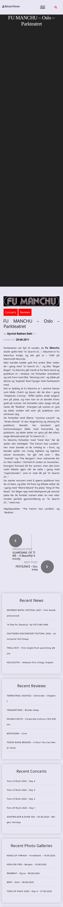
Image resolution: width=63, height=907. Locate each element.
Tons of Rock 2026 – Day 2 (21, 798)
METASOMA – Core (17, 733)
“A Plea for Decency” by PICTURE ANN (27, 624)
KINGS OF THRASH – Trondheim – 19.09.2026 (31, 855)
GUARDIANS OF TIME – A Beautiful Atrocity (23, 555)
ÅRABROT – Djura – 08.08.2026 (23, 873)
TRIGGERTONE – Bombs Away (23, 710)
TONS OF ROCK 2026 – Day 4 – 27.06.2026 (29, 891)
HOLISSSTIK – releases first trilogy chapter (30, 662)
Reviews (25, 312)
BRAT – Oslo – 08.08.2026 (20, 882)
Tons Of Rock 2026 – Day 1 (21, 807)
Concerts (10, 312)
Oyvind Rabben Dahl (19, 333)
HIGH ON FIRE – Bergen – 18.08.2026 (27, 864)
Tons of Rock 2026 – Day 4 (21, 781)
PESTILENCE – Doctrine (27, 568)
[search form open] (55, 7)
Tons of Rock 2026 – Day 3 (21, 789)
